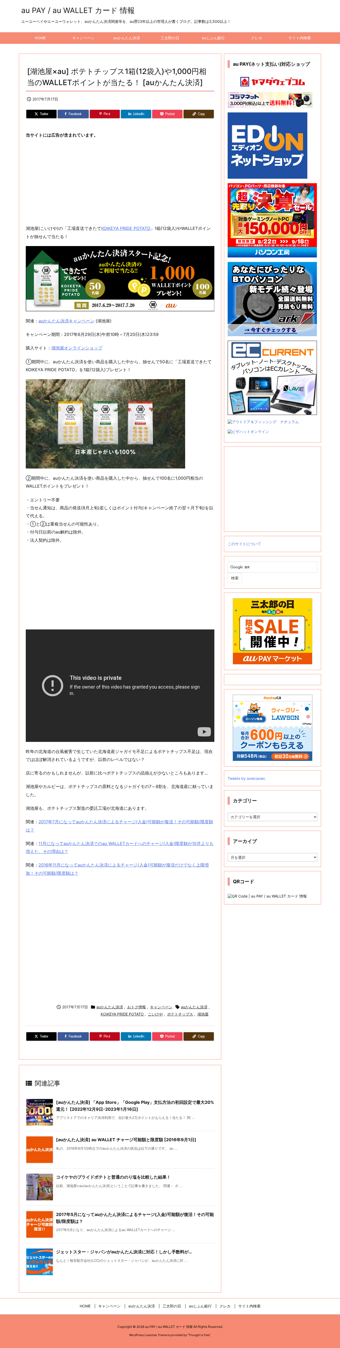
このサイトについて (244, 543)
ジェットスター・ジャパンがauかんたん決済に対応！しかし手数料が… (124, 1251)
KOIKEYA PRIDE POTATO (125, 228)
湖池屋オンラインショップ (76, 348)
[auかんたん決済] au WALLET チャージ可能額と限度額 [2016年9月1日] (126, 1139)
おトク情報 (136, 1007)
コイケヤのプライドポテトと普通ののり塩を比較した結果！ (113, 1177)
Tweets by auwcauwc (246, 778)
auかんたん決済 (109, 1007)
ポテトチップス (180, 1014)
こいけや (155, 1014)
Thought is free (199, 1335)
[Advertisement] (120, 182)
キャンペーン (161, 1007)
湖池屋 (203, 1014)
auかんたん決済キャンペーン (66, 320)
